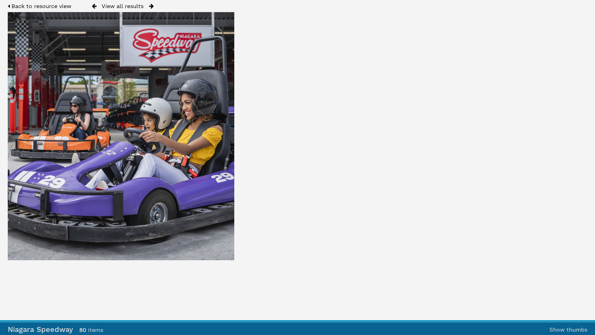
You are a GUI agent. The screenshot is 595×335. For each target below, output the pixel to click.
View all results (122, 6)
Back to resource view (40, 6)
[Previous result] (94, 6)
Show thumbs (568, 329)
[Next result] (151, 6)
